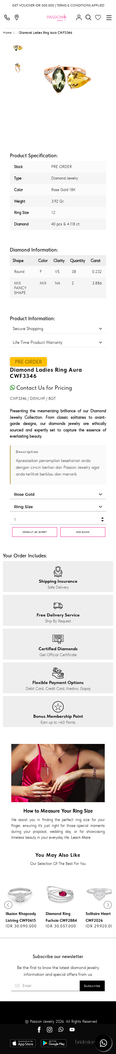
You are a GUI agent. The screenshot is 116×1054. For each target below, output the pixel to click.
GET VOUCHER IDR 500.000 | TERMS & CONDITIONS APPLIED (58, 5)
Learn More (80, 837)
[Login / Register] (80, 18)
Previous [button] (35, 77)
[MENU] (109, 18)
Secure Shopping (28, 328)
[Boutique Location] (18, 18)
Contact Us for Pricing (43, 387)
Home (7, 33)
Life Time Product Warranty (38, 342)
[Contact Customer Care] (8, 18)
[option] (17, 48)
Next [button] (96, 77)
